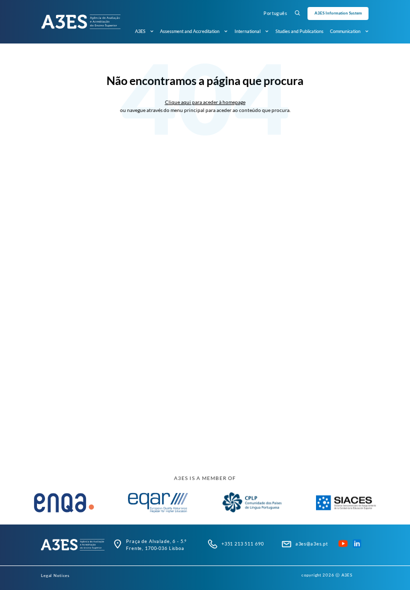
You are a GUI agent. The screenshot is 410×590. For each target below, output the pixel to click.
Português (275, 13)
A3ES (140, 31)
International (247, 31)
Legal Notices (55, 575)
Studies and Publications (300, 31)
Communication (345, 31)
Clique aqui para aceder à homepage (205, 102)
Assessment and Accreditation (190, 31)
